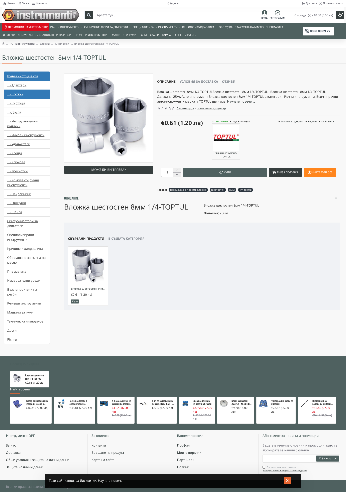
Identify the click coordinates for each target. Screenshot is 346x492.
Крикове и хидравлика (25, 248)
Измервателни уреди (23, 280)
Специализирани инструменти (20, 237)
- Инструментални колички (22, 123)
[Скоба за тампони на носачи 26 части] (185, 403)
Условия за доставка (199, 81)
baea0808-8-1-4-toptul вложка (188, 190)
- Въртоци (16, 103)
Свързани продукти (86, 238)
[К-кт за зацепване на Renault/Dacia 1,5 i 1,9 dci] (143, 403)
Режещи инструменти (24, 303)
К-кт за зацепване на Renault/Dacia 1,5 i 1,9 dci (162, 402)
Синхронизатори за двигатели (22, 223)
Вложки (45, 43)
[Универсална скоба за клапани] (263, 403)
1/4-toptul (245, 190)
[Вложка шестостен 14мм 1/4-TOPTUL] (88, 266)
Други (12, 330)
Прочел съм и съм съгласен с (285, 469)
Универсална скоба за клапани (282, 402)
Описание (166, 81)
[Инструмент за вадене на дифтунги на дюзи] (304, 403)
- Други (14, 112)
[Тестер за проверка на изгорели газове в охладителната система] (17, 404)
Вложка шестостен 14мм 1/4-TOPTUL (89, 288)
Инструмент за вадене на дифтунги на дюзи (322, 402)
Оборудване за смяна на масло (26, 260)
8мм (232, 190)
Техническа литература (25, 321)
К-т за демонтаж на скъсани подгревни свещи (121, 402)
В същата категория (126, 238)
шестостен (217, 190)
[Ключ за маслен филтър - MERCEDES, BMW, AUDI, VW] (224, 403)
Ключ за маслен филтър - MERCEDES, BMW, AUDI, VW (241, 402)
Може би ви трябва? (108, 169)
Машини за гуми (20, 312)
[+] (177, 170)
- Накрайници (19, 194)
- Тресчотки (17, 171)
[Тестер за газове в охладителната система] (61, 404)
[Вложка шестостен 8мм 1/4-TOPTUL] (17, 378)
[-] (177, 174)
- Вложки (15, 94)
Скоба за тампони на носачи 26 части (202, 402)
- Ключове (16, 162)
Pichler (12, 339)
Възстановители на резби (22, 291)
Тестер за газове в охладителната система (78, 402)
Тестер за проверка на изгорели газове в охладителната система (37, 402)
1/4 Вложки (62, 43)
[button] (225, 172)
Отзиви (228, 81)
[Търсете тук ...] (89, 15)
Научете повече (110, 480)
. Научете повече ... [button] (240, 101)
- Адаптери (16, 85)
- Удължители (18, 144)
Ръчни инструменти (22, 43)
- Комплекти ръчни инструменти (23, 182)
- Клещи (14, 153)
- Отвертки (16, 203)
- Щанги (14, 212)
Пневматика (16, 271)
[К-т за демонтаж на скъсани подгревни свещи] (104, 403)
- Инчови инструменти (25, 135)
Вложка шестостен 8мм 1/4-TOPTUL (34, 377)
